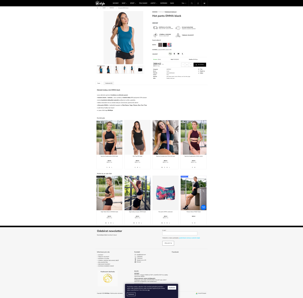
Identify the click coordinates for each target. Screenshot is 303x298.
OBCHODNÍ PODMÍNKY (104, 264)
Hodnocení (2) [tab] (108, 83)
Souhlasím (172, 288)
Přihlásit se (168, 243)
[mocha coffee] (160, 45)
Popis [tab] (98, 83)
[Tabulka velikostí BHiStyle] (185, 35)
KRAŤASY (169, 69)
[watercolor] (169, 45)
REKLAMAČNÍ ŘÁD (103, 262)
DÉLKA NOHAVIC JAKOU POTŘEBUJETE (144, 278)
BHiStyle (195, 59)
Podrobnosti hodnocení (170, 12)
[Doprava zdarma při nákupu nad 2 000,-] (163, 28)
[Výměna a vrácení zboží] (196, 27)
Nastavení (131, 294)
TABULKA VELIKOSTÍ (103, 256)
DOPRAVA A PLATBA (103, 258)
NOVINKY (136, 273)
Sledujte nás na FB (141, 260)
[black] (162, 45)
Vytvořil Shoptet (202, 293)
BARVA (155, 45)
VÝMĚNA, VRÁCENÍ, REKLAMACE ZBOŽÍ (108, 260)
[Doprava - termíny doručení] (185, 27)
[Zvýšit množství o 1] (191, 65)
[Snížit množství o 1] (183, 65)
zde (149, 290)
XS (162, 167)
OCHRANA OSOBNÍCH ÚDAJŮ (106, 266)
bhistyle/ (139, 262)
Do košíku (201, 64)
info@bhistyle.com (141, 254)
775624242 (139, 256)
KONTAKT (100, 255)
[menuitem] (115, 3)
